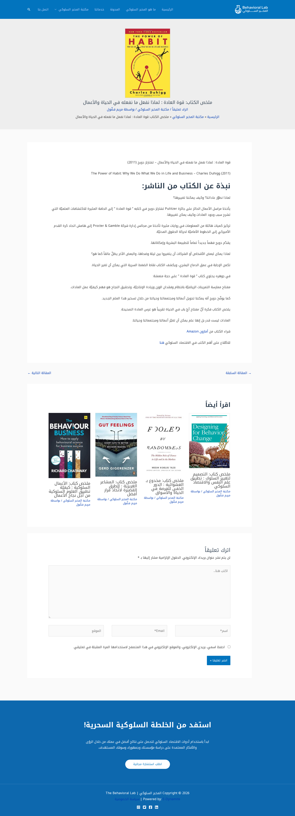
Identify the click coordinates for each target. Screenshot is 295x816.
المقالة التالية (39, 373)
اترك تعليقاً (180, 109)
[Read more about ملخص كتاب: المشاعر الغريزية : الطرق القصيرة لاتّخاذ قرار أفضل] (116, 444)
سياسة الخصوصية (127, 799)
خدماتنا (99, 9)
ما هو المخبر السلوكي (141, 9)
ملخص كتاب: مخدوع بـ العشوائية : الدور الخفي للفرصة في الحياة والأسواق (165, 486)
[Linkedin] (156, 807)
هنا (162, 343)
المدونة (115, 9)
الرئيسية (167, 9)
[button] (29, 9)
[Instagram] (138, 807)
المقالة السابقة (238, 373)
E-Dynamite (171, 799)
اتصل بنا (43, 9)
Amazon (193, 331)
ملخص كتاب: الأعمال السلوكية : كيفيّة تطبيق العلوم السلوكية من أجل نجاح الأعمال (69, 489)
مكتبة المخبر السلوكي (73, 9)
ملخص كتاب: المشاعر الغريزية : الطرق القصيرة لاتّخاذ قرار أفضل (118, 488)
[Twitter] (144, 807)
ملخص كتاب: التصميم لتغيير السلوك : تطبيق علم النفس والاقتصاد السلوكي (210, 480)
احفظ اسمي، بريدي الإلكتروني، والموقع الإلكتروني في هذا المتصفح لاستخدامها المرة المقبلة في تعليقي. (149, 647)
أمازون (204, 331)
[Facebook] (150, 807)
